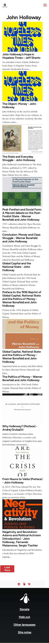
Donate (24, 609)
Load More (7, 569)
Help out (24, 617)
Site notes (24, 632)
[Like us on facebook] (18, 584)
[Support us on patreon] (24, 584)
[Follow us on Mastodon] (29, 584)
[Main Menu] (45, 5)
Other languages (24, 624)
